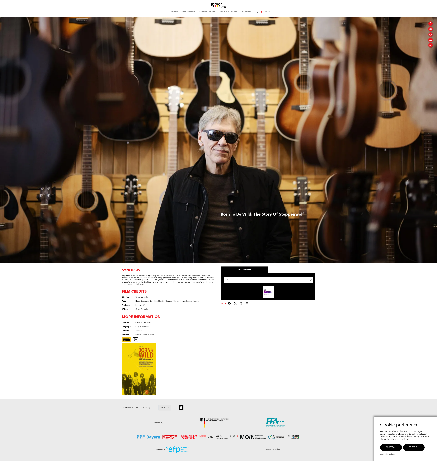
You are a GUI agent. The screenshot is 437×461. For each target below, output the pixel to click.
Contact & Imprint (130, 407)
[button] (258, 12)
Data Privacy (145, 407)
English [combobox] (162, 407)
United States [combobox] (230, 280)
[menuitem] (174, 12)
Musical (150, 335)
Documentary (141, 335)
